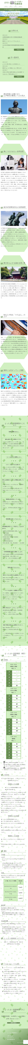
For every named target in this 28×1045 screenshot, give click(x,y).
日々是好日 (10, 5)
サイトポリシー (10, 1037)
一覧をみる (19, 49)
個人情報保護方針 (11, 1039)
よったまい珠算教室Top (12, 1032)
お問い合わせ (10, 1035)
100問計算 (15, 5)
